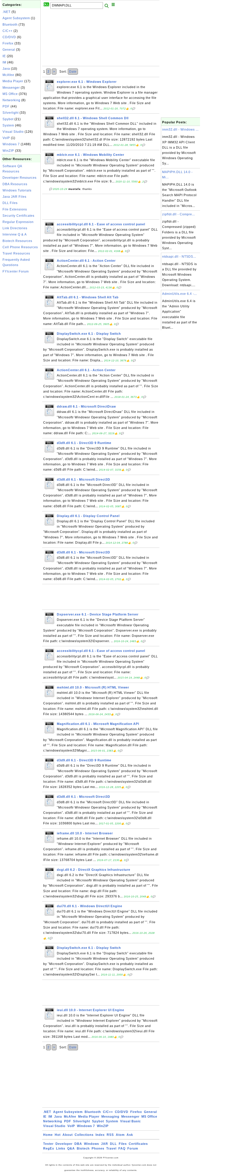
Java (6, 68)
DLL (113, 1143)
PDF (6, 106)
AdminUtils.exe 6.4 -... (179, 293)
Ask (130, 1134)
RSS (110, 1134)
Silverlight (11, 112)
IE (4, 56)
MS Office (10, 94)
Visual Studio (13, 131)
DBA (78, 1143)
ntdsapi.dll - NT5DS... (179, 256)
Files (123, 1143)
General (9, 49)
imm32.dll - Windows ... (180, 129)
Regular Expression (18, 222)
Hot (58, 1134)
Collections (84, 1134)
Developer (63, 1143)
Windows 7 (11, 144)
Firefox (8, 43)
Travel (111, 1148)
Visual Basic (130, 1121)
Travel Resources (16, 253)
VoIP (6, 138)
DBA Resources (15, 184)
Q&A (71, 1148)
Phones (98, 1148)
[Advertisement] (21, 334)
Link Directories (15, 228)
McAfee (8, 75)
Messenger (11, 87)
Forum (132, 1148)
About (67, 1134)
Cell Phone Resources (20, 247)
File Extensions (15, 209)
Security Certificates (18, 215)
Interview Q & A (15, 234)
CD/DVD (9, 37)
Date (73, 71)
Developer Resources (20, 177)
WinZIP (8, 150)
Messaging (110, 1116)
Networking (11, 100)
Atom (120, 1134)
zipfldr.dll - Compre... (178, 214)
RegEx (48, 1148)
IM (4, 62)
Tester (48, 1143)
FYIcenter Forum (16, 271)
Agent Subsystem (16, 18)
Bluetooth (10, 24)
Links (60, 1148)
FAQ (121, 1148)
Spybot (8, 119)
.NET (7, 12)
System (8, 125)
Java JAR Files (14, 196)
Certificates (138, 1143)
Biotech (83, 1148)
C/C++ (7, 30)
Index (100, 1134)
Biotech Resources (17, 241)
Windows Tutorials (17, 190)
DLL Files (10, 203)
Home (48, 1134)
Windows (91, 1143)
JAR (104, 1143)
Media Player (13, 81)
